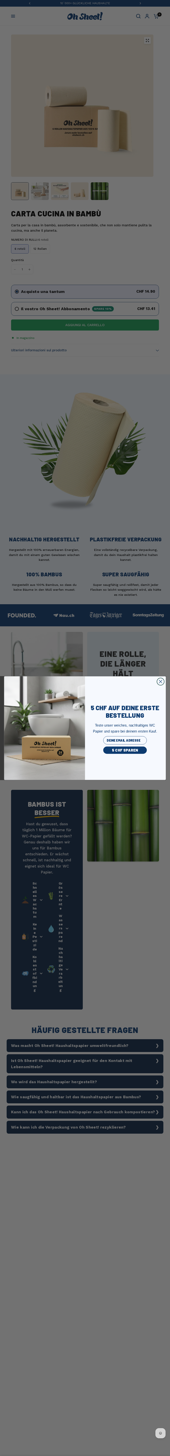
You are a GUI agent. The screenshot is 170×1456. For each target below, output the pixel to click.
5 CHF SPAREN (125, 750)
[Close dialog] (160, 681)
